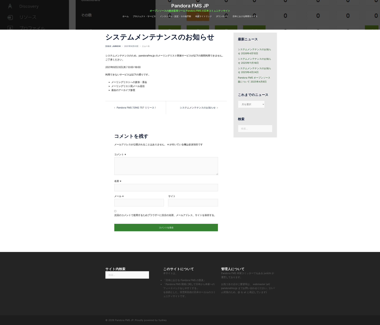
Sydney (162, 320)
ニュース (146, 46)
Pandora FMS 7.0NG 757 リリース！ (137, 107)
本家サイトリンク (203, 16)
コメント (120, 154)
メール (119, 196)
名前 (117, 181)
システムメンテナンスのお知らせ (198, 107)
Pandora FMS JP (190, 6)
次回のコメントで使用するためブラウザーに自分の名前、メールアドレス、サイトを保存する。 (165, 215)
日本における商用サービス (245, 16)
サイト (171, 196)
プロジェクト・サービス (144, 16)
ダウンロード (222, 16)
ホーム (125, 16)
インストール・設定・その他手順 (175, 16)
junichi (116, 46)
